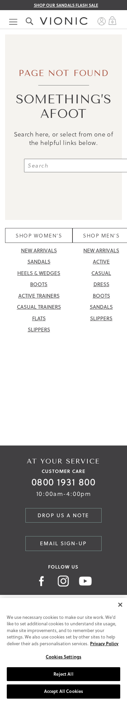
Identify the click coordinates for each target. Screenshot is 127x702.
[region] (63, 650)
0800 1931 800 (63, 481)
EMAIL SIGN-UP (63, 543)
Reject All (63, 674)
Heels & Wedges (38, 273)
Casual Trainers (39, 306)
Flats (39, 318)
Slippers (39, 329)
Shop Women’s (39, 235)
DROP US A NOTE (63, 515)
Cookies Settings (63, 657)
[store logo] (63, 14)
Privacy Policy (104, 644)
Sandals (38, 261)
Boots (38, 284)
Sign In (102, 21)
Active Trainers (39, 295)
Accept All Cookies (63, 691)
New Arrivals (39, 250)
